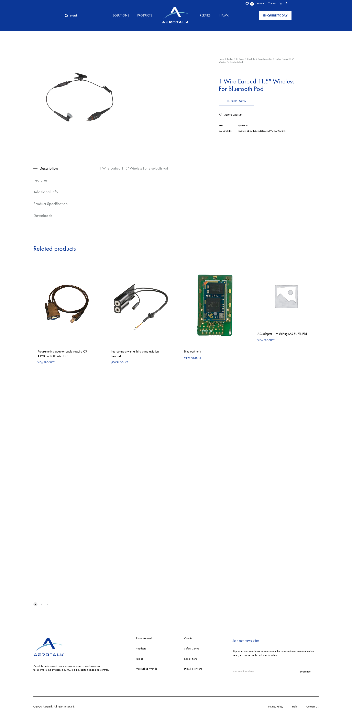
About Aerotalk (144, 638)
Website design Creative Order (92, 706)
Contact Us (312, 706)
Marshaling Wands (146, 668)
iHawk (224, 15)
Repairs (205, 15)
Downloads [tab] (42, 215)
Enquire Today (275, 15)
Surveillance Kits (265, 59)
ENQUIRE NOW (236, 101)
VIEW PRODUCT (46, 362)
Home (221, 59)
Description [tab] (49, 168)
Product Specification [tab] (50, 203)
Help (294, 706)
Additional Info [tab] (45, 191)
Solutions (121, 15)
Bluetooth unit (192, 351)
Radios (230, 59)
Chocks (188, 638)
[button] (35, 604)
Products (144, 15)
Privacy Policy (275, 706)
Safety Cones (191, 648)
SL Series (240, 59)
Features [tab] (40, 180)
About (260, 3)
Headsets (141, 648)
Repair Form (191, 658)
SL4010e (251, 59)
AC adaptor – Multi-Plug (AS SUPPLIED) (282, 334)
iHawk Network (193, 668)
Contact (272, 3)
